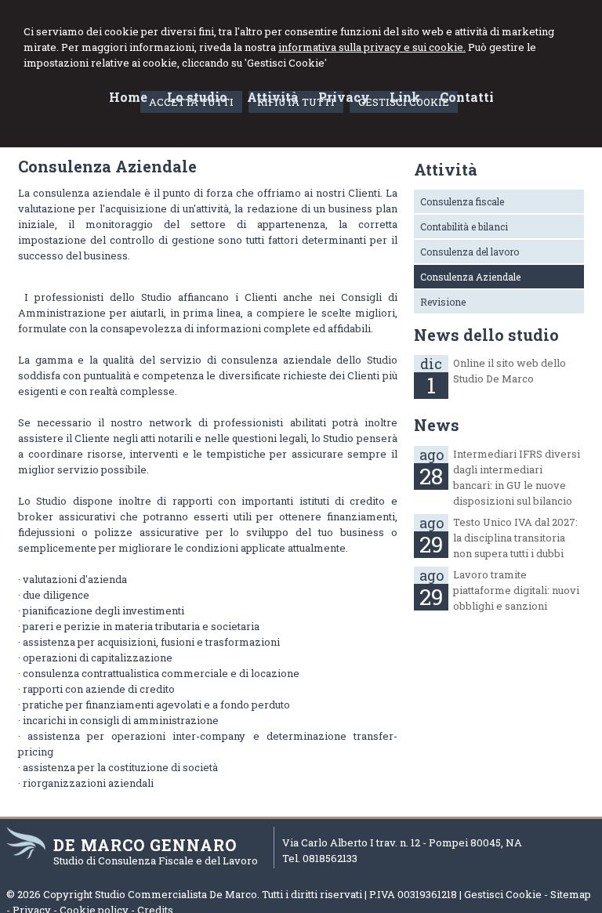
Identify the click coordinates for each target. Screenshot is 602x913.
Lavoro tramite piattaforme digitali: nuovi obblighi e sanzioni (516, 590)
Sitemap (570, 894)
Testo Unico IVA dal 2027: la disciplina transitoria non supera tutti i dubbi (515, 537)
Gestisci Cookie (503, 894)
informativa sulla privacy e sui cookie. (372, 47)
